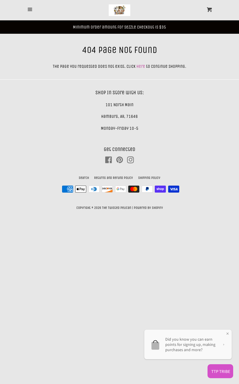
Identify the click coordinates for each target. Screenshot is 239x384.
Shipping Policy (149, 178)
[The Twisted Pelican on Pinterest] (119, 161)
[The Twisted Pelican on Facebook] (108, 161)
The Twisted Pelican (117, 208)
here (140, 66)
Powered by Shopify (148, 208)
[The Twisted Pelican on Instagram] (130, 161)
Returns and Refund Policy (113, 178)
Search (84, 178)
